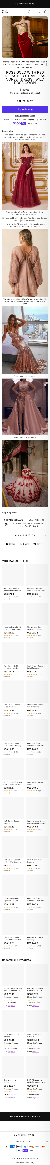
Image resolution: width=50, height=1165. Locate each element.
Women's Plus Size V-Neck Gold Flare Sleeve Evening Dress (36, 589)
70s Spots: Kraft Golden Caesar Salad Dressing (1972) (12, 783)
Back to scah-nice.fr (27, 1116)
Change (40, 520)
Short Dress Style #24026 (34, 1035)
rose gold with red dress (23, 61)
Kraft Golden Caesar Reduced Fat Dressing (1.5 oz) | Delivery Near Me (12, 744)
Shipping (13, 93)
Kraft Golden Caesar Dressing (35, 783)
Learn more (32, 123)
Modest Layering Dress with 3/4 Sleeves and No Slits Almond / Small (12, 989)
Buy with (25, 109)
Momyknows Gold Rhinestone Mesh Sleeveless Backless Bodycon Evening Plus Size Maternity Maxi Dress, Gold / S (36, 628)
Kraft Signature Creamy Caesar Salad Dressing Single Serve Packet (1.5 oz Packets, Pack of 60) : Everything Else (36, 822)
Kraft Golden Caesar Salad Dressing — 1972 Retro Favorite (12, 938)
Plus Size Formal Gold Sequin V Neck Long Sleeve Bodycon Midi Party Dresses (12, 628)
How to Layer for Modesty (10, 1081)
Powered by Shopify (25, 1163)
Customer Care (24, 1135)
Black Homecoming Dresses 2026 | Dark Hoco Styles (35, 989)
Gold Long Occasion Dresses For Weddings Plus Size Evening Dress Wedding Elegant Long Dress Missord (13, 589)
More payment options (25, 116)
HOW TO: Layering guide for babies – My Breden (35, 1081)
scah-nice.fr (5, 12)
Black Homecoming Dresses (11, 1035)
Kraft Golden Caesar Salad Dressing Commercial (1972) (35, 667)
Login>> (11, 1006)
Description (8, 131)
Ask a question (25, 535)
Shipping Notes (9, 512)
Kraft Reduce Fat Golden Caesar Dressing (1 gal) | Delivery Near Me (36, 744)
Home (6, 61)
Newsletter (24, 1142)
